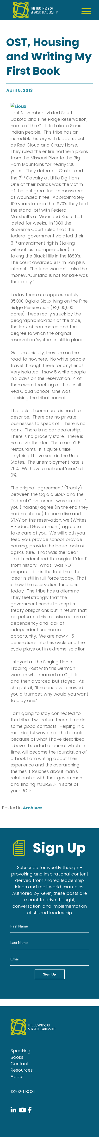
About (17, 1076)
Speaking (21, 1051)
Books (17, 1057)
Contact (20, 1064)
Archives (33, 808)
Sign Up (49, 974)
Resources (22, 1070)
